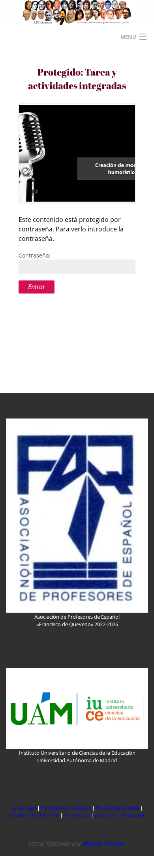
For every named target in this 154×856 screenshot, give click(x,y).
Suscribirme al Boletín (33, 815)
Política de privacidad (66, 807)
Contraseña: (35, 255)
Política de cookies (118, 807)
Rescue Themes (104, 843)
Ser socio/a (77, 815)
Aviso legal (23, 807)
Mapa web (134, 815)
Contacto (106, 815)
